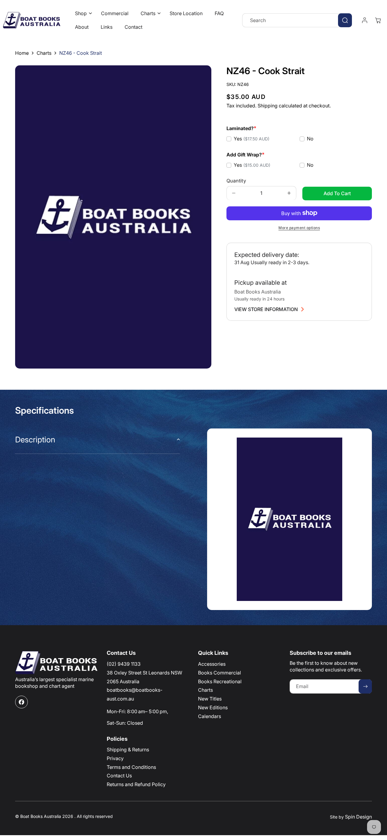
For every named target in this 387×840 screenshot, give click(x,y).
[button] (82, 13)
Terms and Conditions (131, 767)
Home (22, 53)
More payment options (299, 227)
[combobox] (297, 20)
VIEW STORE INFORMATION (266, 309)
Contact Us (119, 776)
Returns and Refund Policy (136, 784)
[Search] (345, 20)
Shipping (268, 106)
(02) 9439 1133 (124, 664)
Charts (44, 53)
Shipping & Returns (128, 749)
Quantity (236, 180)
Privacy (115, 758)
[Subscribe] (365, 686)
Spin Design (358, 817)
